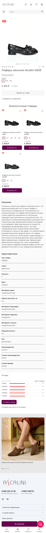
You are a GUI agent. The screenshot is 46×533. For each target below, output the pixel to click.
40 (10, 81)
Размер (4, 78)
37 (3, 81)
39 (7, 81)
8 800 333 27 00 (9, 491)
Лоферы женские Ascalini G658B (11, 176)
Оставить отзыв (9, 402)
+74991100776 (27, 491)
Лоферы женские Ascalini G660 (11, 133)
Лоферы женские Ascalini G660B (33, 133)
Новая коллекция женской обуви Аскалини (17, 462)
